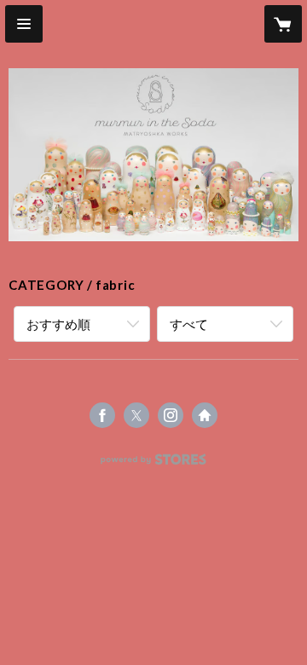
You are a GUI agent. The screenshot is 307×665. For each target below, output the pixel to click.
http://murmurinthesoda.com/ (204, 415)
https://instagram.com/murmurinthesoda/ (170, 415)
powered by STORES (154, 464)
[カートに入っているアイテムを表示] (283, 24)
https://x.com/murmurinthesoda (136, 415)
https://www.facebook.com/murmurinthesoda (102, 415)
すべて (189, 324)
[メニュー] (24, 24)
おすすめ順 (58, 324)
